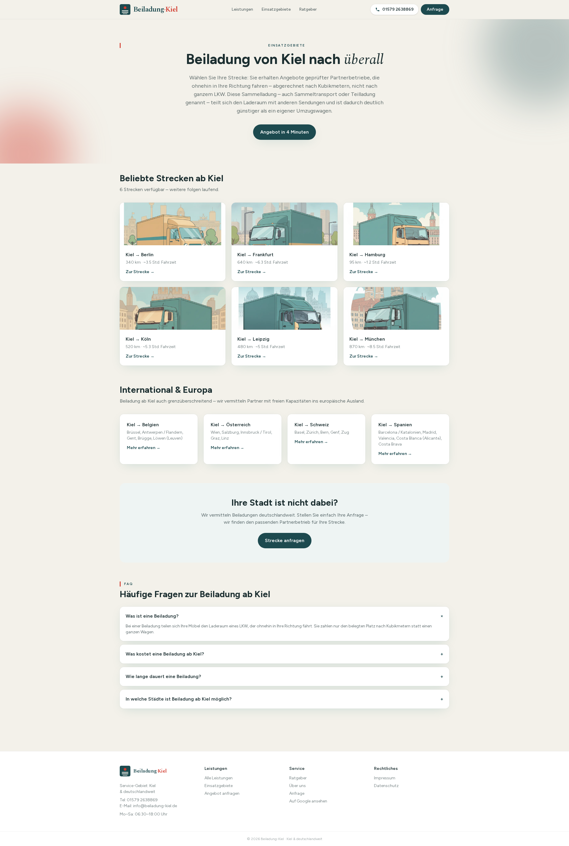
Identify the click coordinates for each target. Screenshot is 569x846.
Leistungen (242, 9)
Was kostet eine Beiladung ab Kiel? (284, 654)
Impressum (384, 778)
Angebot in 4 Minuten (284, 132)
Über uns (297, 785)
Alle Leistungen (218, 778)
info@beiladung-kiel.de (155, 805)
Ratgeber (308, 9)
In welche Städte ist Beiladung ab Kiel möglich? (284, 699)
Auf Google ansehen (308, 801)
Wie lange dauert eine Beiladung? (284, 676)
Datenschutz (386, 785)
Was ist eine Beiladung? (284, 616)
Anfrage (435, 9)
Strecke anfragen (284, 540)
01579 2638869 (398, 9)
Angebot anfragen (221, 793)
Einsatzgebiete (276, 9)
